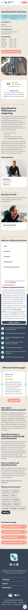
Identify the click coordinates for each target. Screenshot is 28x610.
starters (3, 418)
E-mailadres (7, 256)
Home (2, 8)
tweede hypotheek (12, 138)
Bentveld (16, 504)
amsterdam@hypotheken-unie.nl (9, 32)
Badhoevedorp (7, 504)
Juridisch (9, 604)
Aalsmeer (15, 491)
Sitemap (24, 604)
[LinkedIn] (17, 564)
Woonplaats (7, 251)
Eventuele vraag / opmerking (11, 267)
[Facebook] (11, 564)
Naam (5, 246)
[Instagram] (14, 564)
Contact (24, 2)
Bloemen (22, 508)
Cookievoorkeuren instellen (10, 602)
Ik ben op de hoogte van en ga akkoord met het (14, 281)
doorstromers (10, 418)
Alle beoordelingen (15, 86)
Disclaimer (21, 602)
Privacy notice (17, 604)
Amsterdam (6, 491)
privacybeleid (12, 282)
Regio (5, 8)
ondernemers (19, 418)
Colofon (3, 604)
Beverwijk (5, 508)
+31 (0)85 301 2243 (6, 33)
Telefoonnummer (8, 261)
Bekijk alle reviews (14, 400)
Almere (13, 495)
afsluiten (6, 118)
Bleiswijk (14, 508)
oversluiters (4, 420)
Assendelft (16, 499)
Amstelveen (6, 499)
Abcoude (5, 495)
